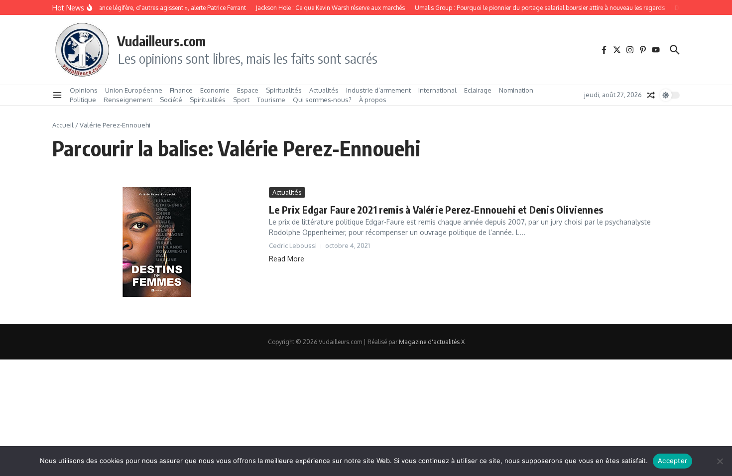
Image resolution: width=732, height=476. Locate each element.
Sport (241, 100)
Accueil (63, 125)
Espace (247, 90)
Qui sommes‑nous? (322, 100)
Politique (83, 100)
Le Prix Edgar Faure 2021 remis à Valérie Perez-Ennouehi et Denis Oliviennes (436, 209)
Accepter (672, 461)
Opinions (84, 90)
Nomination (516, 90)
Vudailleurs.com (161, 40)
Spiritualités (284, 90)
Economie (215, 90)
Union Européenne (133, 90)
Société (171, 100)
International (437, 90)
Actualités (324, 90)
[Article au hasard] (651, 95)
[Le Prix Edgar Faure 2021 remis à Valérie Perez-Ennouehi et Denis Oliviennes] (156, 248)
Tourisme (271, 100)
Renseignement (128, 100)
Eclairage (477, 90)
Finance (181, 90)
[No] (720, 461)
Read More (286, 258)
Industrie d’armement (378, 90)
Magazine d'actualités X (432, 342)
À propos (372, 100)
